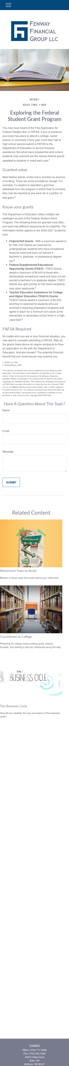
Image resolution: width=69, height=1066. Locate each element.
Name (6, 410)
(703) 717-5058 (38, 1050)
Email (6, 431)
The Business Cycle (13, 706)
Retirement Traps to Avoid (18, 571)
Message (8, 451)
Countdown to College (16, 636)
